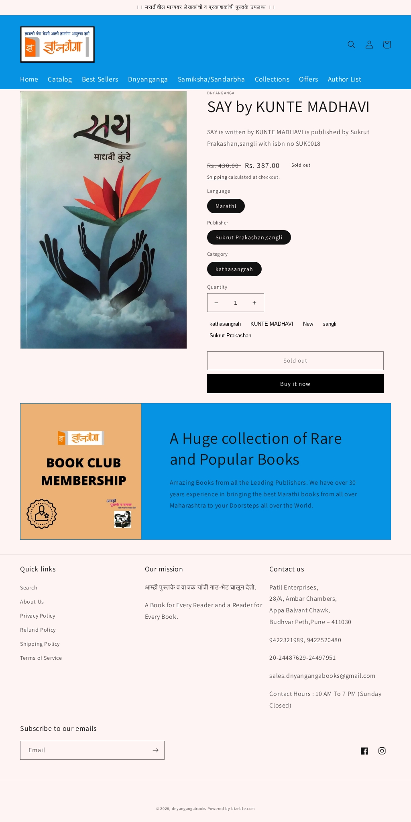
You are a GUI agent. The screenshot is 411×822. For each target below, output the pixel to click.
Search (29, 587)
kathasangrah (234, 269)
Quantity (217, 287)
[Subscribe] (155, 750)
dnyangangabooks (189, 808)
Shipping (217, 177)
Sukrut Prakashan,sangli (249, 237)
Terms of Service (41, 657)
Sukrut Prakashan (230, 335)
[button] (351, 44)
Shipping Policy (40, 643)
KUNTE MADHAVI (271, 324)
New (308, 324)
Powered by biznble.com (231, 808)
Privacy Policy (37, 615)
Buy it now (295, 384)
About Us (32, 601)
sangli (329, 324)
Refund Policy (38, 629)
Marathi (226, 206)
